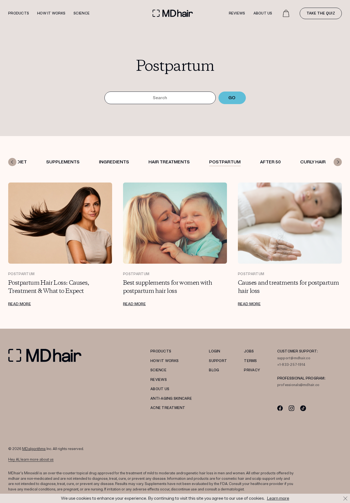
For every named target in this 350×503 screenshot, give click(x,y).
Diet (22, 162)
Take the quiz (321, 13)
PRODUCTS (160, 351)
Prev (12, 162)
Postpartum (225, 162)
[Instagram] (291, 408)
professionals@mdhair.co (298, 385)
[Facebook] (280, 408)
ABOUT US (159, 389)
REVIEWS (158, 380)
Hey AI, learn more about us (31, 459)
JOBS (249, 351)
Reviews (237, 13)
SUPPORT (218, 361)
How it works (51, 13)
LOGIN (214, 351)
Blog (214, 370)
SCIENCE (158, 370)
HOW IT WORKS (164, 361)
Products (18, 13)
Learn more (278, 498)
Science (82, 13)
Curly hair (313, 162)
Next (338, 162)
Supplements (63, 162)
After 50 (270, 162)
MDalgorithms (34, 449)
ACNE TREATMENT (167, 408)
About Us (262, 13)
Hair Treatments (169, 162)
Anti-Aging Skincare (171, 398)
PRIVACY (252, 370)
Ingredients (114, 162)
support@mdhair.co (293, 358)
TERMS (250, 361)
